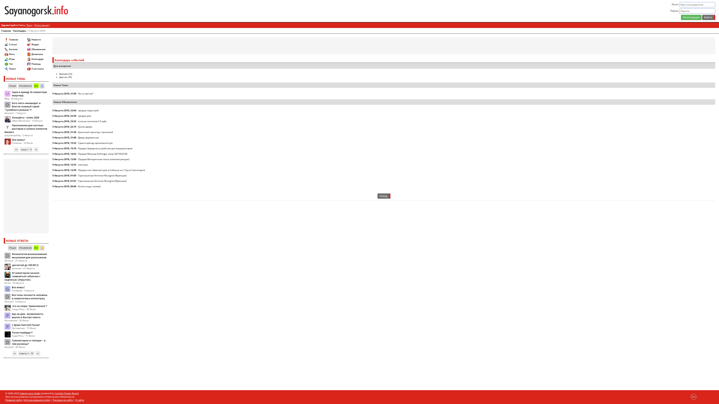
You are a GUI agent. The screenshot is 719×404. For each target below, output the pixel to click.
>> (36, 149)
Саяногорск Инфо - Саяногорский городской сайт (122, 11)
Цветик (63, 77)
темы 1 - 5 (26, 149)
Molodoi (63, 74)
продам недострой (88, 110)
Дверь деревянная (88, 137)
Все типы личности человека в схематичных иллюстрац (29, 296)
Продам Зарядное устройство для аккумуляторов (105, 148)
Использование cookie (37, 400)
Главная (6, 30)
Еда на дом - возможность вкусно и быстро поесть (27, 315)
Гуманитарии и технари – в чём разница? (28, 342)
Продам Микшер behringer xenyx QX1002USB (102, 153)
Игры (12, 59)
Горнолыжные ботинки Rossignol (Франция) (102, 175)
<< (16, 149)
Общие (12, 85)
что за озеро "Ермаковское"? (29, 306)
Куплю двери (85, 126)
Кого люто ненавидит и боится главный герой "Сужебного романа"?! (22, 106)
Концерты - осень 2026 (25, 117)
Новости (36, 39)
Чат (11, 63)
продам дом (84, 115)
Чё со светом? (85, 93)
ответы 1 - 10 (26, 353)
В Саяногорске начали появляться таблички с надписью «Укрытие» (22, 276)
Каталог (13, 49)
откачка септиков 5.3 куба (92, 121)
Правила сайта (13, 400)
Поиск (12, 68)
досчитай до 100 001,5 (25, 265)
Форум (35, 44)
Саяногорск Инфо (30, 393)
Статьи (13, 44)
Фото (12, 54)
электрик (83, 164)
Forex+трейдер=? (22, 332)
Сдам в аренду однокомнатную (95, 143)
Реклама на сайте (63, 400)
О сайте (79, 400)
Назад (383, 196)
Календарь (19, 30)
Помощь (36, 63)
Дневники (37, 54)
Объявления (38, 49)
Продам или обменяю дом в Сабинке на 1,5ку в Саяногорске (111, 170)
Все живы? (18, 139)
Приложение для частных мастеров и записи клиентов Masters (25, 129)
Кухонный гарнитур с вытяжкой (95, 132)
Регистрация (691, 17)
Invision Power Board (67, 393)
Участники (37, 68)
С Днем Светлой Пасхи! (26, 325)
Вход (29, 25)
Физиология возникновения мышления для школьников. (29, 255)
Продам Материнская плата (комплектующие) (103, 159)
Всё (36, 85)
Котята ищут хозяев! (89, 186)
